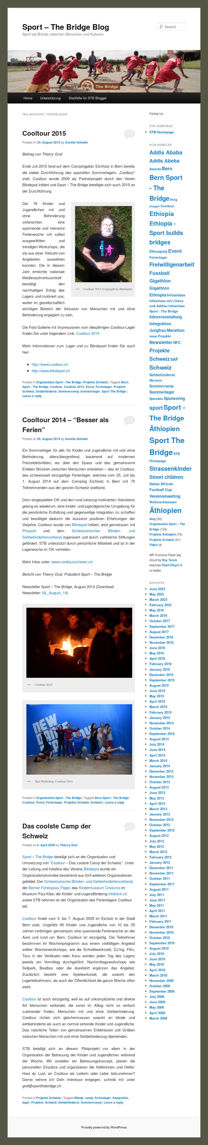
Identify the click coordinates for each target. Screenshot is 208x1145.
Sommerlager (90, 391)
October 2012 (159, 824)
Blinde (78, 1097)
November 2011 (161, 873)
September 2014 (162, 733)
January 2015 (159, 717)
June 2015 (157, 690)
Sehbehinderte (46, 391)
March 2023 (158, 599)
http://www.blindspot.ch (51, 370)
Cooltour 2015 (44, 133)
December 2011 (161, 867)
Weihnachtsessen (163, 502)
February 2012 (160, 857)
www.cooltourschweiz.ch (72, 561)
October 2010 (159, 937)
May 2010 (156, 964)
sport (156, 407)
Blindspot (79, 524)
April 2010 (157, 969)
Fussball (159, 273)
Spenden (156, 398)
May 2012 (156, 846)
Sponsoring (174, 398)
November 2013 (161, 776)
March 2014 (158, 760)
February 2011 (160, 921)
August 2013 (159, 787)
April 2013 (157, 803)
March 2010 (158, 975)
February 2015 (160, 712)
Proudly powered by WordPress (104, 1127)
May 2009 (156, 1007)
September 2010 (162, 942)
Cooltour (56, 386)
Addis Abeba (164, 160)
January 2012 (159, 862)
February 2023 (160, 604)
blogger (154, 206)
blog (173, 199)
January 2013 (159, 814)
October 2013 (159, 781)
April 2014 (157, 755)
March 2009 (158, 1018)
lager (26, 1102)
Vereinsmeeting (164, 496)
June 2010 (157, 958)
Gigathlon (160, 280)
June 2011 (157, 900)
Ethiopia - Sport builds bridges (166, 232)
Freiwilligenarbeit (171, 264)
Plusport (29, 530)
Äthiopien (165, 510)
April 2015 (157, 701)
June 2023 (157, 588)
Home (28, 98)
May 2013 (156, 798)
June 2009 (157, 1001)
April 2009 (157, 1012)
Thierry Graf (68, 845)
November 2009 (161, 980)
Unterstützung (50, 98)
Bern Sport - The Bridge (112, 797)
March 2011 (158, 916)
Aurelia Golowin (76, 142)
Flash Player (171, 565)
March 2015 (158, 706)
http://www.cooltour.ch (50, 364)
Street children (166, 477)
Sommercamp (68, 391)
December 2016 (161, 637)
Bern (167, 168)
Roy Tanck (169, 560)
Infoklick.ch (117, 893)
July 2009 (156, 996)
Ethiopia (161, 213)
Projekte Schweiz (95, 382)
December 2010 (161, 926)
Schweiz (96, 802)
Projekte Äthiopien (162, 534)
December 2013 (161, 771)
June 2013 (157, 792)
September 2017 (162, 626)
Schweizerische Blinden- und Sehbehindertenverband (88, 881)
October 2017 (159, 620)
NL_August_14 (54, 592)
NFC (177, 342)
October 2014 (159, 728)
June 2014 (157, 749)
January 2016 (159, 669)
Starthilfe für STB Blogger (88, 98)
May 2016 (156, 653)
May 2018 (156, 610)
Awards (155, 169)
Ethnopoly (158, 251)
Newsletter (160, 342)
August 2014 (159, 738)
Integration (120, 1097)
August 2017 (159, 631)
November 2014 (161, 722)
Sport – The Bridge (37, 856)
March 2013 (158, 808)
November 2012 (161, 819)
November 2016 (161, 642)
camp (89, 1097)
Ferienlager (104, 386)
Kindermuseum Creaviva (99, 887)
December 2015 (161, 674)
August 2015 (159, 685)
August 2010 (159, 948)
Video (153, 544)
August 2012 (159, 835)
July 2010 (156, 953)
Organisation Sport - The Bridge (58, 382)
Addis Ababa (165, 152)
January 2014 (159, 765)
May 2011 (156, 905)
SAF (174, 359)
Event (90, 386)
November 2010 (161, 932)
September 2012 (162, 830)
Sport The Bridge (114, 391)
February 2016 (160, 663)
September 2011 (162, 884)
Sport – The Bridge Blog (65, 26)
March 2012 (158, 851)
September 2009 (162, 991)
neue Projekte (160, 336)
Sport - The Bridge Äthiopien (167, 417)
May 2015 (156, 696)
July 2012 (156, 841)
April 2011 (157, 910)
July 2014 (156, 744)
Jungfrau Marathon (166, 330)
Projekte (37, 1102)
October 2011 (159, 878)
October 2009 (159, 985)
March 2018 (158, 615)
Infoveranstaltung (165, 317)
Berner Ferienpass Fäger (49, 887)
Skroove (155, 380)
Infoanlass (176, 294)
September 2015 (162, 680)
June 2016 (157, 647)
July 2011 (156, 894)
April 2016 (157, 658)
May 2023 (156, 594)
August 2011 (159, 889)
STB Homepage (161, 132)
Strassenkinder (170, 468)
